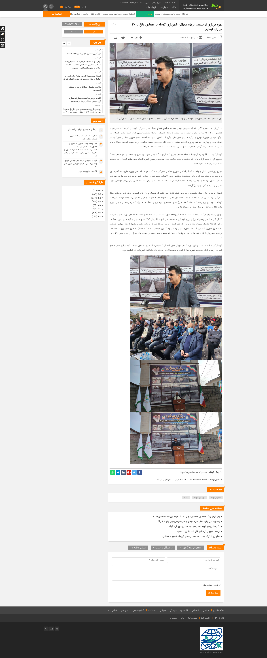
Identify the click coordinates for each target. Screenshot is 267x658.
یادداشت (152, 610)
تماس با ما (112, 610)
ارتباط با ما (151, 7)
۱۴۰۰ (99, 209)
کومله (186, 497)
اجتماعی (195, 610)
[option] (83, 53)
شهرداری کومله (199, 497)
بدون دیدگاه (162, 479)
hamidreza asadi (198, 479)
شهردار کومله (216, 497)
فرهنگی (173, 610)
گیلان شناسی (138, 610)
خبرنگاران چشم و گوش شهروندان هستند (206, 14)
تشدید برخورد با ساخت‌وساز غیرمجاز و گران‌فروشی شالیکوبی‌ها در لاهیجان (85, 100)
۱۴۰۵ (99, 190)
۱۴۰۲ (99, 201)
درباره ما (163, 7)
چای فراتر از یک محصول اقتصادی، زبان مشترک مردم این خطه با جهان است (186, 516)
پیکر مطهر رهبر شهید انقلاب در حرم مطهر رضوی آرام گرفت (194, 526)
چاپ (182, 618)
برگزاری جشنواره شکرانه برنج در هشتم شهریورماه (85, 88)
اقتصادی (184, 610)
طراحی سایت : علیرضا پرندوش (211, 652)
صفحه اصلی (218, 610)
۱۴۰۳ (99, 198)
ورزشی (163, 610)
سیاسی (206, 610)
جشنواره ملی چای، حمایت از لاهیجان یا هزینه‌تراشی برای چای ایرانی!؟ (189, 521)
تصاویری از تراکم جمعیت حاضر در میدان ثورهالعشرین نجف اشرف (190, 536)
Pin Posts (219, 618)
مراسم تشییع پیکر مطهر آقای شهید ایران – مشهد (198, 531)
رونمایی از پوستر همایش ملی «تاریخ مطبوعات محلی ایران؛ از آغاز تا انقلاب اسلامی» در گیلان (81, 111)
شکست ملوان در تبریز (88, 171)
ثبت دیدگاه (213, 593)
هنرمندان (125, 610)
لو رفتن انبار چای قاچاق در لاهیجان (82, 129)
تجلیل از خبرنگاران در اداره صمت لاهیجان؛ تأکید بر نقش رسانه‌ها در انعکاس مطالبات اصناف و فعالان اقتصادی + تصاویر (122, 14)
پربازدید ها (94, 24)
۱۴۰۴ (99, 194)
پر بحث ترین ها (72, 23)
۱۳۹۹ (99, 212)
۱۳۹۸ (99, 216)
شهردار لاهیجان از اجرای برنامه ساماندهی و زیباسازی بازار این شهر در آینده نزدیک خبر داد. (81, 77)
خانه (174, 7)
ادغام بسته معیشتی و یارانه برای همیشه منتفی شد (83, 137)
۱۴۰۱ (99, 205)
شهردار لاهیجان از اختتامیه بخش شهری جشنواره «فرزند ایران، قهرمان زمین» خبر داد (80, 163)
